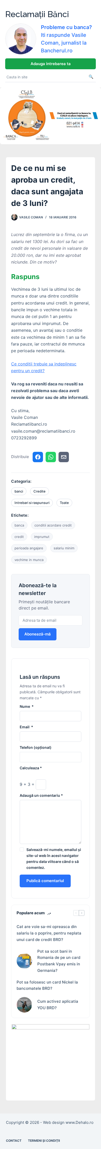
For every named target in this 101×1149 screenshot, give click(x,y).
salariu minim (64, 548)
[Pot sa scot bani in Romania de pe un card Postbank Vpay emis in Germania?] (24, 961)
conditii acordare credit (53, 525)
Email (26, 727)
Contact (13, 1141)
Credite (39, 491)
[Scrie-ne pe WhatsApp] (51, 457)
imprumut (41, 537)
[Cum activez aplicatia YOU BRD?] (24, 1005)
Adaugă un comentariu (41, 795)
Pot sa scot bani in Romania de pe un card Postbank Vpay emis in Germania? (58, 961)
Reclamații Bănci (37, 14)
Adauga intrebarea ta (51, 63)
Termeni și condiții (44, 1141)
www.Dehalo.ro (79, 1122)
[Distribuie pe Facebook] (38, 457)
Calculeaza (31, 768)
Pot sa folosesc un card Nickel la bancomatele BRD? (47, 985)
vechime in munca (29, 560)
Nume (27, 706)
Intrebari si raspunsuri (32, 503)
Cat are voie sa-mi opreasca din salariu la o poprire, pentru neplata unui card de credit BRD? (49, 933)
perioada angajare (29, 548)
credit (19, 537)
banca (19, 525)
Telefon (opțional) (36, 747)
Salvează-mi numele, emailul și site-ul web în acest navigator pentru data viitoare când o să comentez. (53, 858)
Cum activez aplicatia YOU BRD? (57, 1004)
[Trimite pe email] (64, 457)
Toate (64, 503)
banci (19, 491)
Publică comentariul (45, 880)
